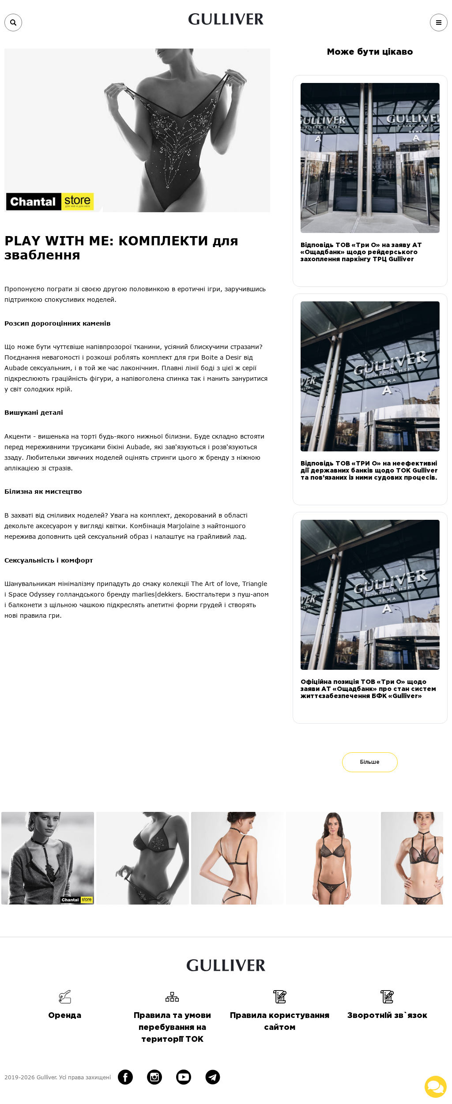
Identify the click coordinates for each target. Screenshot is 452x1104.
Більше (370, 762)
